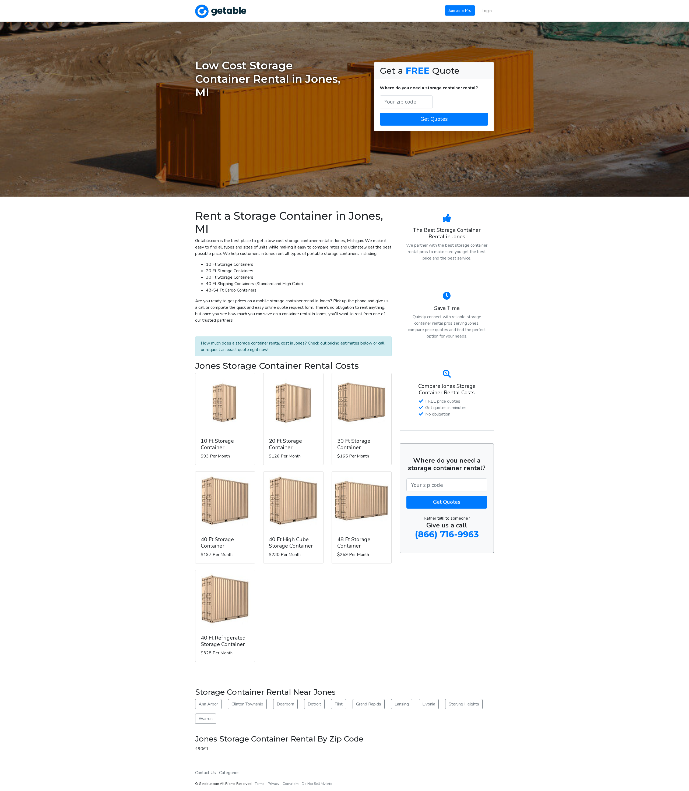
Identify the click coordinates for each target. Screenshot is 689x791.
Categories (229, 773)
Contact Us (205, 773)
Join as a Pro (460, 10)
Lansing (402, 704)
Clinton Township (247, 704)
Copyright (290, 783)
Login (486, 11)
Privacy (273, 783)
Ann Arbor (208, 704)
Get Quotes (434, 119)
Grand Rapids (368, 704)
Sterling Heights (464, 704)
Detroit (314, 704)
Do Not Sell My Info (317, 783)
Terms (260, 783)
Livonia (428, 704)
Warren (206, 719)
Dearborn (285, 704)
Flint (339, 704)
